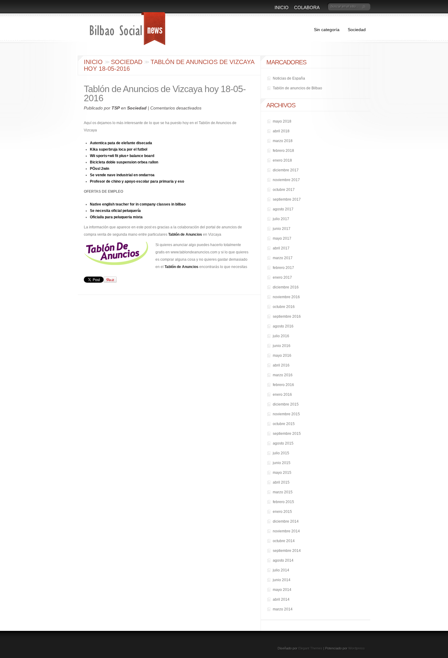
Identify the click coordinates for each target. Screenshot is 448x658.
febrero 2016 (283, 385)
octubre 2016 (284, 307)
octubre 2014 (284, 541)
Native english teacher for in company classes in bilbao (138, 204)
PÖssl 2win (99, 168)
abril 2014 (281, 599)
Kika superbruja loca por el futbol (118, 149)
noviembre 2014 (286, 531)
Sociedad (357, 29)
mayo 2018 (282, 121)
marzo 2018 (283, 141)
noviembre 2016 (286, 297)
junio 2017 (281, 229)
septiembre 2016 (287, 316)
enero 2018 (282, 160)
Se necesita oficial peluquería (115, 211)
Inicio (282, 7)
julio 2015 (281, 453)
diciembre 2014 (286, 521)
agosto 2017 (283, 209)
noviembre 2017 (286, 180)
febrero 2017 (283, 268)
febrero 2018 (283, 150)
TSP (116, 107)
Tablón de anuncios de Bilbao (297, 88)
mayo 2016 (282, 355)
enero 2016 (282, 394)
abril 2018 (281, 131)
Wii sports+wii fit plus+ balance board (122, 156)
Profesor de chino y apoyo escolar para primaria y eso (137, 181)
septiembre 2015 (287, 433)
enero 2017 (282, 277)
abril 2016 (281, 365)
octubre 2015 (284, 424)
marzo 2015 (283, 492)
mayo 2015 (282, 472)
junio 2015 (281, 463)
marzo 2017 (283, 258)
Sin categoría (327, 29)
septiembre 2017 (287, 199)
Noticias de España (289, 78)
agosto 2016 (283, 326)
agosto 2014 (283, 560)
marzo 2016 (283, 375)
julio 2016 (281, 336)
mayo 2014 (282, 590)
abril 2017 (281, 248)
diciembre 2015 (286, 404)
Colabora (307, 7)
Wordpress (356, 648)
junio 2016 (281, 346)
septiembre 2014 (287, 551)
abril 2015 (281, 482)
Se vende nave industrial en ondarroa (122, 175)
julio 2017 (281, 219)
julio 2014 (281, 570)
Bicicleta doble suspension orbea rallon (124, 162)
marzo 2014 (283, 609)
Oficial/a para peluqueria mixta (116, 217)
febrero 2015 (283, 502)
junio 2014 (281, 580)
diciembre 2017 (286, 170)
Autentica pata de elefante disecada (121, 143)
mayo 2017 (282, 238)
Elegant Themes (310, 648)
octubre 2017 (284, 190)
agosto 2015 (283, 443)
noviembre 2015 (286, 414)
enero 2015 (282, 512)
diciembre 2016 (286, 287)
